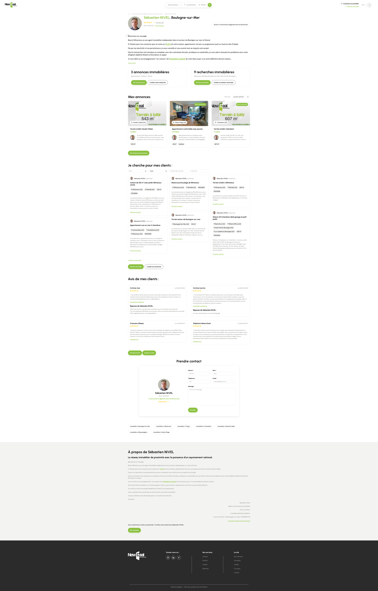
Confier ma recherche (154, 267)
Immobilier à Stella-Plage (161, 432)
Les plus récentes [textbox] (238, 97)
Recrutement (238, 556)
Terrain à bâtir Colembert (224, 129)
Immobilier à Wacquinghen (138, 432)
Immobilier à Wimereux (163, 426)
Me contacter (159, 26)
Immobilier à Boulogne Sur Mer (140, 426)
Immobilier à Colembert (203, 426)
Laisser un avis (149, 353)
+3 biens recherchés (134, 260)
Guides (236, 564)
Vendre (204, 564)
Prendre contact (135, 212)
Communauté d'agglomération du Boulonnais (147, 14)
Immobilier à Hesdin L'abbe (226, 426)
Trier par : (227, 97)
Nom (214, 370)
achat (168, 44)
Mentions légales (176, 587)
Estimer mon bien (136, 267)
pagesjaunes (134, 339)
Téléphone (191, 378)
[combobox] (241, 97)
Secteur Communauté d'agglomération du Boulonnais (231, 24)
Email (214, 378)
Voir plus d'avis (135, 353)
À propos (237, 569)
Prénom (190, 370)
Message (191, 386)
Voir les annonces (139, 82)
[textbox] (138, 171)
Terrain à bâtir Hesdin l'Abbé (141, 129)
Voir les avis (160, 22)
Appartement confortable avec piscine (187, 129)
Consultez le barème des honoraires (239, 521)
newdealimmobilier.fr (137, 302)
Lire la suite (132, 63)
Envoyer (193, 410)
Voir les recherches (202, 82)
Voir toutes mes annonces (138, 153)
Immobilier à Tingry (183, 426)
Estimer (205, 560)
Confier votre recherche (158, 82)
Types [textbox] (151, 171)
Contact (236, 573)
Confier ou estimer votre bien (223, 82)
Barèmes (205, 569)
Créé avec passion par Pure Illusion (195, 587)
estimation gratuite (177, 59)
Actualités (237, 560)
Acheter (205, 556)
